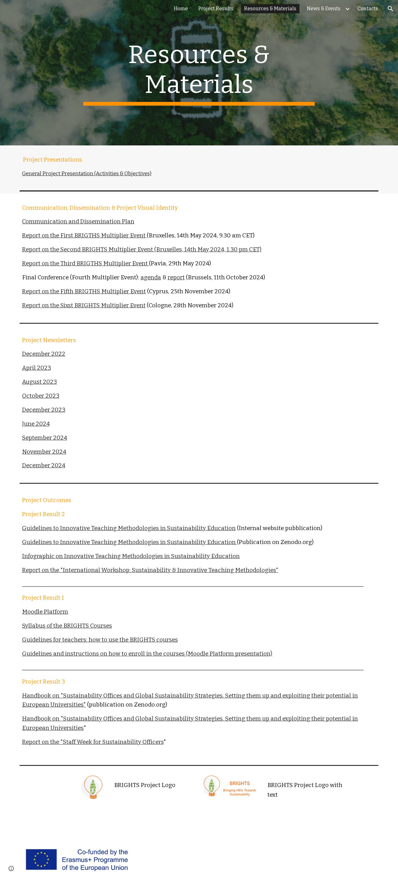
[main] (199, 72)
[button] (390, 8)
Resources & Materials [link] (270, 8)
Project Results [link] (216, 8)
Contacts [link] (368, 8)
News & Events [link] (323, 8)
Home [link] (181, 8)
